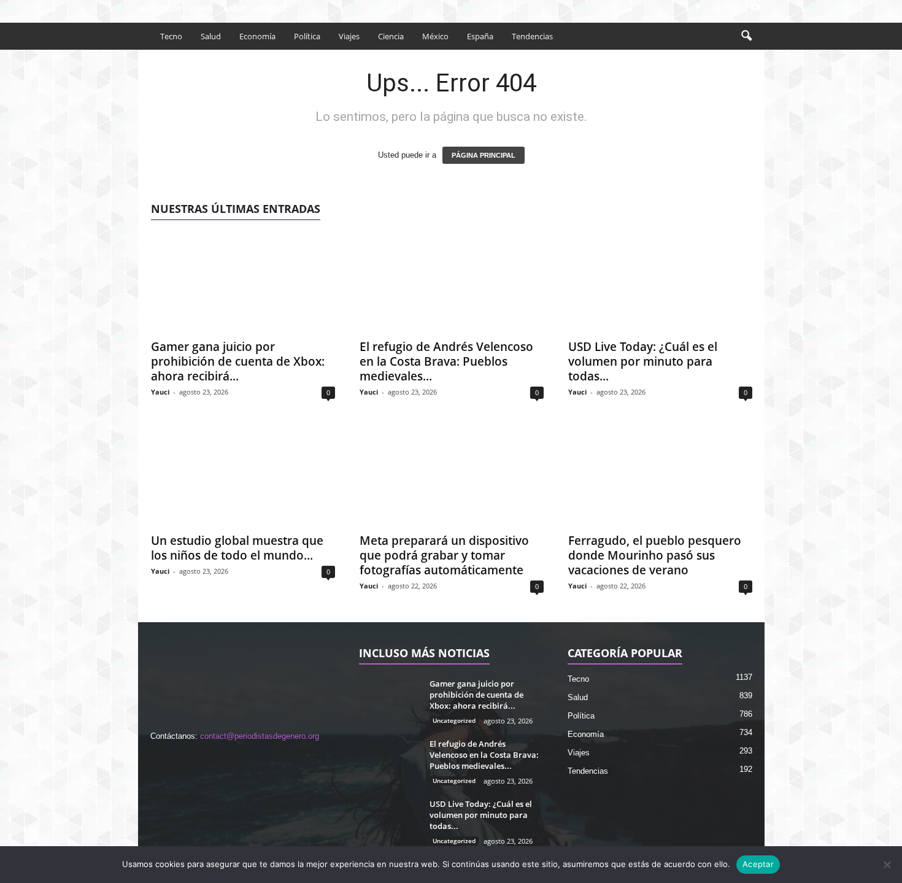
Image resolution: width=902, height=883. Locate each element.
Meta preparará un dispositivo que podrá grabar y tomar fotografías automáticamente (444, 555)
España (480, 36)
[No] (887, 864)
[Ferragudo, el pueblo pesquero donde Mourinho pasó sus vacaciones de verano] (660, 477)
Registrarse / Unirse (175, 8)
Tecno (171, 36)
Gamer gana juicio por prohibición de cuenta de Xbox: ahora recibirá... (238, 361)
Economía (257, 36)
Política (307, 36)
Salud (211, 36)
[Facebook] (698, 8)
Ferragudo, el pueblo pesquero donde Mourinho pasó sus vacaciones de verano (654, 555)
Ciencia (391, 36)
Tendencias (532, 36)
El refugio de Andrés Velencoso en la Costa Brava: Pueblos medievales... (446, 361)
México (435, 36)
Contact (270, 8)
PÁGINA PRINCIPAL (483, 155)
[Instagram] (717, 8)
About (235, 8)
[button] (746, 36)
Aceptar (758, 864)
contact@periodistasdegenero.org (259, 736)
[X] (736, 8)
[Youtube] (755, 8)
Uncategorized (454, 720)
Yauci (160, 391)
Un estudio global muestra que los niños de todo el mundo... (237, 548)
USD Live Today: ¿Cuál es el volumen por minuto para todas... (642, 361)
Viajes (349, 36)
